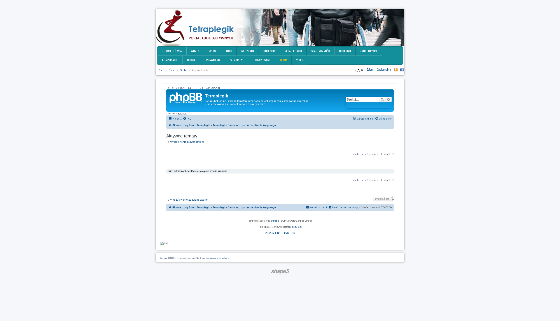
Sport (212, 51)
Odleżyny (269, 51)
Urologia (345, 51)
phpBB (274, 221)
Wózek (195, 51)
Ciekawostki (262, 59)
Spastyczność (320, 51)
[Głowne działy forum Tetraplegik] (186, 97)
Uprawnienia (212, 59)
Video (299, 59)
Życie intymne (369, 51)
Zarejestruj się (383, 69)
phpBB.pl (297, 227)
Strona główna (172, 51)
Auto (229, 51)
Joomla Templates (220, 258)
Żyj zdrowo (236, 59)
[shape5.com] (280, 271)
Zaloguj (370, 69)
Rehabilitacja (293, 51)
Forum (283, 59)
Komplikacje (170, 59)
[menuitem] (187, 118)
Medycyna (247, 51)
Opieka (191, 59)
